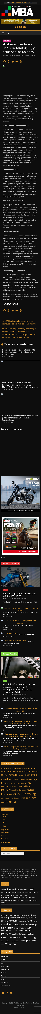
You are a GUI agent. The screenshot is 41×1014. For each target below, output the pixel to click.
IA (24, 780)
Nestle (12, 790)
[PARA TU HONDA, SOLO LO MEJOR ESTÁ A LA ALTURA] (20, 621)
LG (28, 783)
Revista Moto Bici (18, 55)
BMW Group (5, 771)
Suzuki (16, 798)
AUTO (5, 817)
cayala (15, 771)
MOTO (5, 590)
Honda (11, 779)
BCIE (29, 769)
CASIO (11, 771)
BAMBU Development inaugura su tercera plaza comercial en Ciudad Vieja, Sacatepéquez (20, 417)
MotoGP (5, 789)
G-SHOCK (21, 775)
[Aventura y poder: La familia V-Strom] (13, 641)
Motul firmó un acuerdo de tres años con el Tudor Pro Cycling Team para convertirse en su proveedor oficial (19, 688)
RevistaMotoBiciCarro (12, 794)
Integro (34, 779)
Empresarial (7, 40)
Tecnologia (23, 798)
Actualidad (4, 814)
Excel (6, 775)
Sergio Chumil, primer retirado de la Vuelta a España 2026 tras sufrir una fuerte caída (19, 727)
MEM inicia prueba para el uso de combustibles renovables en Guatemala (19, 322)
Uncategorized (6, 842)
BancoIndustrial (22, 769)
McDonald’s (23, 786)
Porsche (23, 790)
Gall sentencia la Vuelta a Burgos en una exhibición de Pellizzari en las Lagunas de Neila (20, 739)
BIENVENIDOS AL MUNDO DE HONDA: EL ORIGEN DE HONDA (22, 4)
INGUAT (28, 780)
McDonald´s (14, 786)
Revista (3, 836)
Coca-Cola (35, 771)
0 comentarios (30, 55)
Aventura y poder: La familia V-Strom (18, 643)
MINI (30, 786)
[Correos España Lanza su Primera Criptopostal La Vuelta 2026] (20, 709)
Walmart (32, 797)
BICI (5, 681)
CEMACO (20, 771)
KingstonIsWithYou (20, 783)
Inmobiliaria (5, 833)
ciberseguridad (27, 771)
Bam (15, 768)
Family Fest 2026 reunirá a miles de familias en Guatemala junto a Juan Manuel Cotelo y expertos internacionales (20, 385)
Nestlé (18, 790)
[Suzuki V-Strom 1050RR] (9, 633)
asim (7, 769)
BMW (33, 768)
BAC (11, 769)
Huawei (20, 779)
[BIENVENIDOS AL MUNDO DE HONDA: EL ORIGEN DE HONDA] (20, 608)
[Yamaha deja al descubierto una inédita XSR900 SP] (20, 568)
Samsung (29, 794)
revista (30, 789)
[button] (1, 557)
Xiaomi (3, 802)
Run (4, 826)
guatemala (31, 774)
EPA (2, 775)
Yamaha (10, 802)
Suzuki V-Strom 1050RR (26, 634)
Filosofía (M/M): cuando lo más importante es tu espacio (19, 892)
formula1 (13, 774)
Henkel (4, 779)
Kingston (9, 783)
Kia (2, 783)
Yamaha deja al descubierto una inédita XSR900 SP (19, 595)
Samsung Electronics (7, 798)
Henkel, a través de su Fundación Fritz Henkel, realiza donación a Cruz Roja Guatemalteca (18, 352)
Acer (3, 768)
